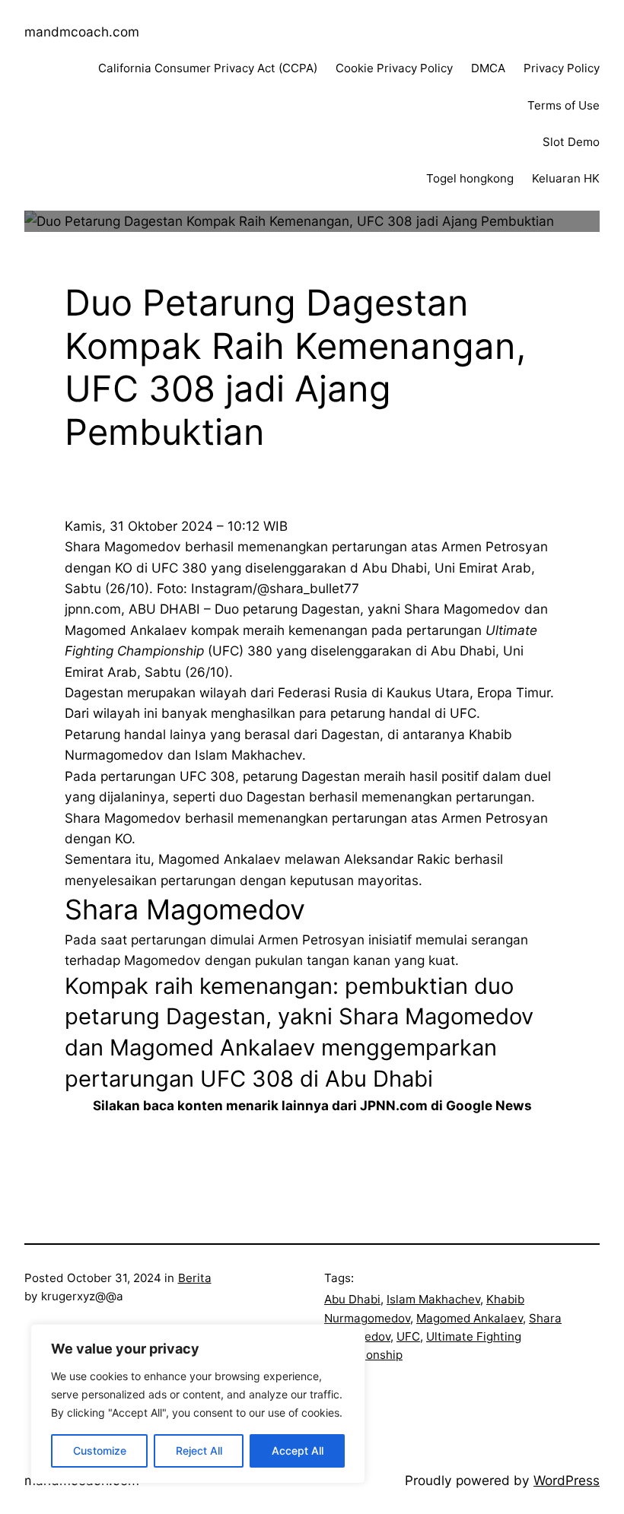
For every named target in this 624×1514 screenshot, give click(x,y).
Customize (99, 1450)
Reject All (199, 1450)
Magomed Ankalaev (469, 1318)
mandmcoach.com (81, 32)
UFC (408, 1336)
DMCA (488, 68)
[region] (197, 1404)
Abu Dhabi (352, 1299)
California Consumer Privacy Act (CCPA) (207, 68)
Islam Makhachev (433, 1299)
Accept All (297, 1450)
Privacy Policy (562, 68)
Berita (195, 1278)
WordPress (566, 1480)
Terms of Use (563, 105)
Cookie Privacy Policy (394, 68)
